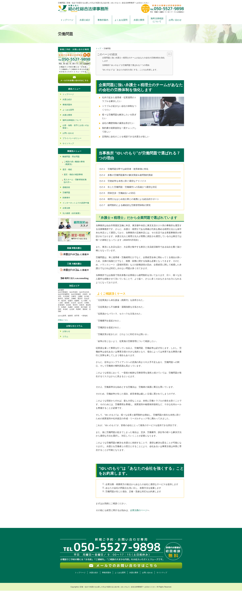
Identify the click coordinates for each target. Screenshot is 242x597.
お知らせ (66, 331)
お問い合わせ (175, 19)
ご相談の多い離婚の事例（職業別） (74, 162)
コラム (65, 336)
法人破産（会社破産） (72, 213)
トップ (98, 48)
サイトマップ (68, 143)
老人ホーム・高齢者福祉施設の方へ (75, 180)
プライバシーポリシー (72, 138)
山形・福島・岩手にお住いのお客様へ (76, 126)
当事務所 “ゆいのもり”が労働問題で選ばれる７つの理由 (125, 65)
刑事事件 (66, 197)
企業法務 (66, 208)
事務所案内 (103, 19)
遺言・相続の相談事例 (73, 174)
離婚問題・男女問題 (71, 156)
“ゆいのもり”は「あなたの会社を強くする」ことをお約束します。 (130, 69)
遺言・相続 (67, 169)
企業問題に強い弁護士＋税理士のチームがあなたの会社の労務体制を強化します (133, 59)
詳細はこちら (63, 320)
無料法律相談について (157, 20)
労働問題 (66, 192)
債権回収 (66, 187)
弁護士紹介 (85, 19)
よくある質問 (121, 19)
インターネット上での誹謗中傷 (76, 202)
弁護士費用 (139, 19)
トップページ (66, 19)
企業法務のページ (138, 510)
